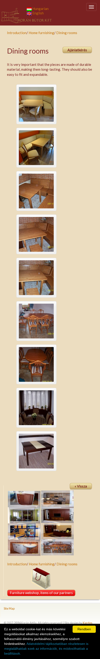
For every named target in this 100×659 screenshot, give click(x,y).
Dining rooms (66, 33)
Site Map (9, 608)
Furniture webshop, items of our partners (41, 593)
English (38, 13)
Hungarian (40, 8)
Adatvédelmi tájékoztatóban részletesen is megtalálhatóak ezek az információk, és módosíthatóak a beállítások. (46, 648)
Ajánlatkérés (77, 50)
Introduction (17, 33)
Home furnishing (41, 33)
